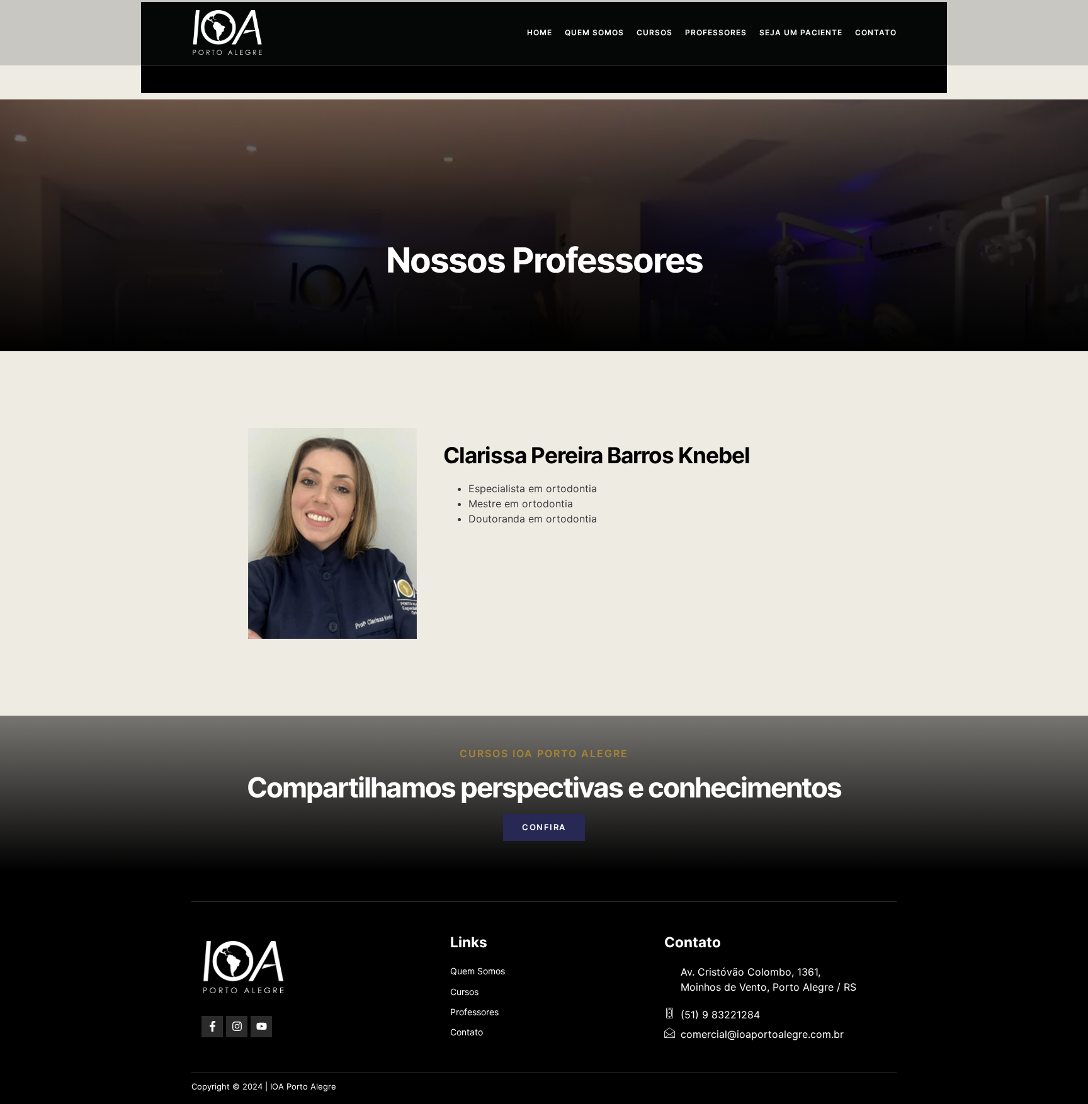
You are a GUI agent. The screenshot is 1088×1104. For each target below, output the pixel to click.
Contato (876, 32)
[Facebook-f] (212, 1026)
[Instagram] (236, 1026)
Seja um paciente (800, 32)
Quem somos (594, 32)
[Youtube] (261, 1026)
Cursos (654, 32)
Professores (716, 32)
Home (539, 32)
